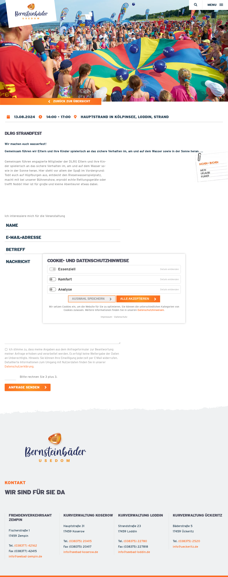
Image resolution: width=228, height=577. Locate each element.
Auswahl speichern (88, 298)
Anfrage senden (24, 387)
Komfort (65, 279)
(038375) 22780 (135, 541)
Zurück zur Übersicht (71, 101)
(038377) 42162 (25, 545)
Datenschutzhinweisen (151, 310)
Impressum (106, 317)
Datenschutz (120, 317)
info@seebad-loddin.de (134, 552)
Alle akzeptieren (134, 298)
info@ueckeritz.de (185, 546)
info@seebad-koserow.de (80, 552)
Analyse (65, 289)
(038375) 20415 (80, 541)
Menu (212, 5)
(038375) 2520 (189, 541)
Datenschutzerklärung (19, 366)
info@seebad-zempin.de (25, 556)
